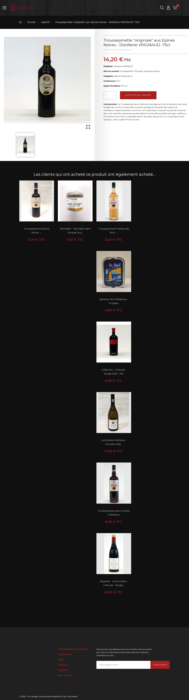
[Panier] (175, 8)
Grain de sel (72, 696)
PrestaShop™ (57, 696)
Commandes (64, 654)
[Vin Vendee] (22, 8)
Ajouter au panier (138, 95)
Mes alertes (64, 675)
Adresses (63, 665)
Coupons (62, 670)
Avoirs (61, 659)
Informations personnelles (72, 649)
